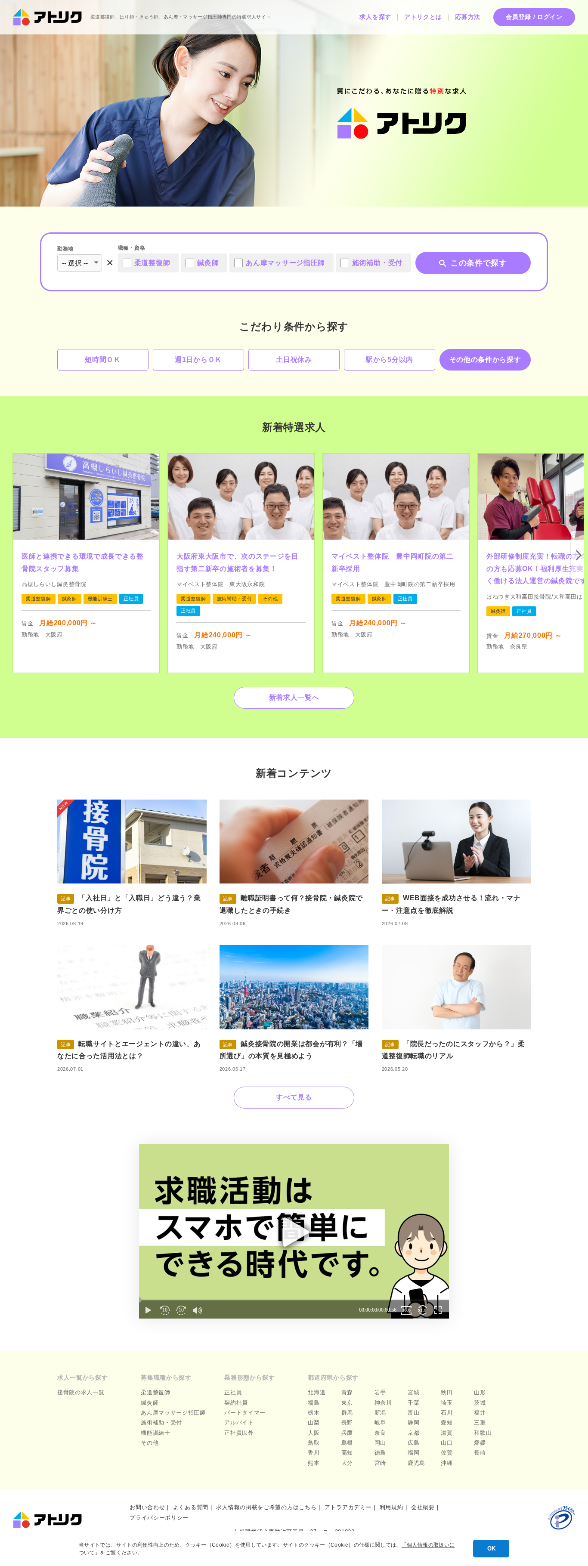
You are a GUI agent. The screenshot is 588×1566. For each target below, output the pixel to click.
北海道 (316, 1392)
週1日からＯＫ (198, 359)
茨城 (480, 1402)
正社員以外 (239, 1433)
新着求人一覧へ (294, 697)
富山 (413, 1412)
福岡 (413, 1452)
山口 (446, 1442)
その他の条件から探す (485, 359)
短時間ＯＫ (103, 359)
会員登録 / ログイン (534, 16)
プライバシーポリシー (159, 1517)
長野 (347, 1422)
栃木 (313, 1412)
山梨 (313, 1422)
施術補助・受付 (161, 1422)
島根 (347, 1442)
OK (491, 1548)
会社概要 (423, 1507)
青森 (347, 1392)
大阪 (313, 1433)
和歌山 (483, 1433)
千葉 (413, 1402)
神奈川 (383, 1402)
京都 (413, 1433)
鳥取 (313, 1442)
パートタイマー (245, 1412)
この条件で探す (479, 263)
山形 (480, 1392)
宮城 (413, 1392)
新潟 (380, 1412)
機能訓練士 (155, 1433)
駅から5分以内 (389, 359)
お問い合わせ (147, 1507)
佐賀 (446, 1452)
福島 (313, 1402)
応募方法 (467, 16)
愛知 (446, 1422)
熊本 (313, 1463)
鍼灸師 (149, 1402)
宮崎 (380, 1463)
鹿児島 (416, 1463)
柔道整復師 (155, 1392)
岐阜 (380, 1422)
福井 (480, 1412)
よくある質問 (190, 1507)
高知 (347, 1452)
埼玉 (446, 1402)
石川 (446, 1412)
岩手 (380, 1392)
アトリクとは (423, 16)
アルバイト (239, 1422)
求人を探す (375, 16)
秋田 (446, 1392)
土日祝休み (294, 359)
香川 (313, 1452)
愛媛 (480, 1442)
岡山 (380, 1442)
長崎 (480, 1452)
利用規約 (391, 1507)
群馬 (347, 1412)
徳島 (380, 1452)
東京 (347, 1402)
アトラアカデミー (348, 1507)
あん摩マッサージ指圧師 (173, 1412)
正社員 (233, 1392)
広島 (413, 1442)
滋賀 (446, 1433)
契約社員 (236, 1402)
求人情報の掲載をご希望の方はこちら (266, 1507)
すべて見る (294, 1097)
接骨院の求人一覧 (81, 1392)
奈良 (380, 1433)
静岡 (413, 1422)
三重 (480, 1422)
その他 (149, 1442)
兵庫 (347, 1433)
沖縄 (446, 1463)
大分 (347, 1463)
